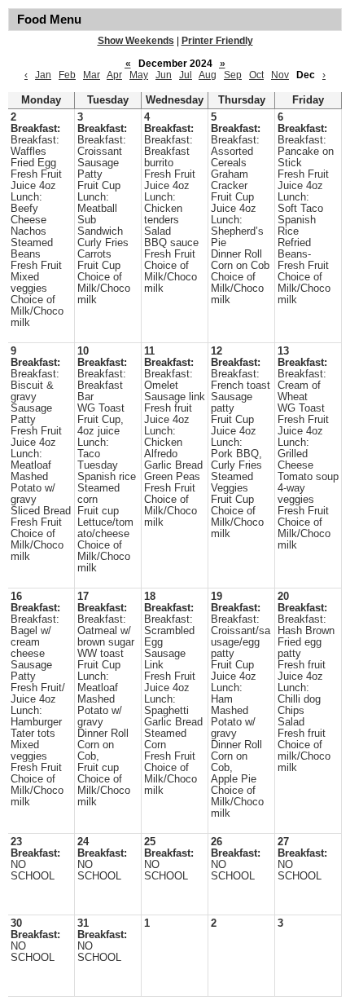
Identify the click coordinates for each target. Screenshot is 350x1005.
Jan (43, 75)
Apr (114, 75)
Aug (208, 75)
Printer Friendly (217, 40)
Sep (233, 75)
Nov (280, 75)
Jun (163, 75)
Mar (91, 75)
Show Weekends (136, 40)
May (138, 75)
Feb (67, 75)
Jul (185, 75)
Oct (256, 75)
